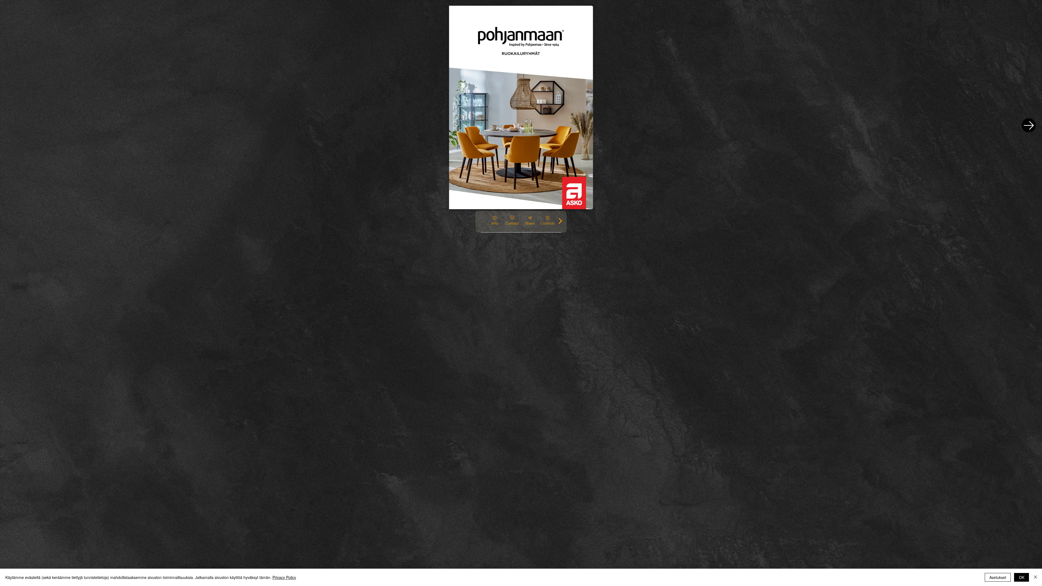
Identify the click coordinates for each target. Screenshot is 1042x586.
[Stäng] (1035, 577)
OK (1021, 577)
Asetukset (997, 577)
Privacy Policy (284, 577)
